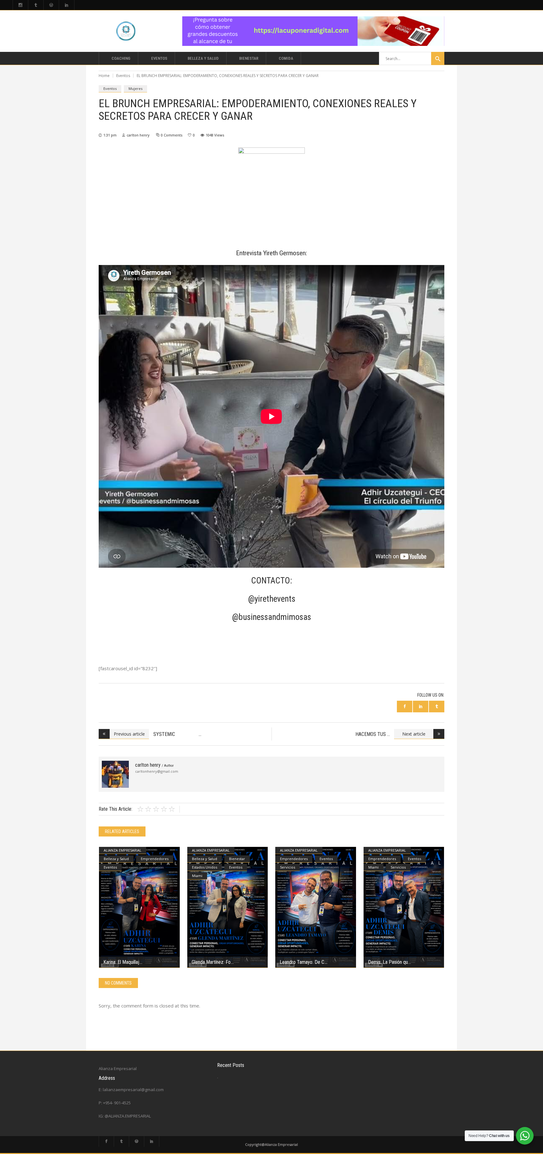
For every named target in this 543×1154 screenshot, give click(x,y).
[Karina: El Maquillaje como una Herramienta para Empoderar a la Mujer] (139, 907)
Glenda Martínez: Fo (211, 962)
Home (104, 75)
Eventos (123, 75)
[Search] (437, 58)
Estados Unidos (204, 867)
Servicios (287, 867)
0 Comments (171, 135)
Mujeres (135, 88)
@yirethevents (271, 599)
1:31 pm (110, 135)
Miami (197, 875)
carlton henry (138, 135)
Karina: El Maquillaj (121, 962)
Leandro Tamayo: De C (302, 962)
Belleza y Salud (116, 858)
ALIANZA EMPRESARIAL (122, 850)
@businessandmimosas (271, 617)
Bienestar (237, 858)
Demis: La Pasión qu (388, 962)
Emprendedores (154, 858)
